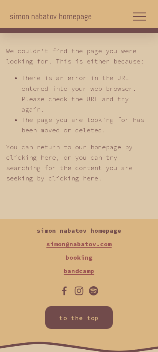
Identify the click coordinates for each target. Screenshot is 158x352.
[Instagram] (79, 290)
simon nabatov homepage (51, 16)
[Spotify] (93, 290)
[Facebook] (64, 290)
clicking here (31, 157)
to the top (79, 318)
